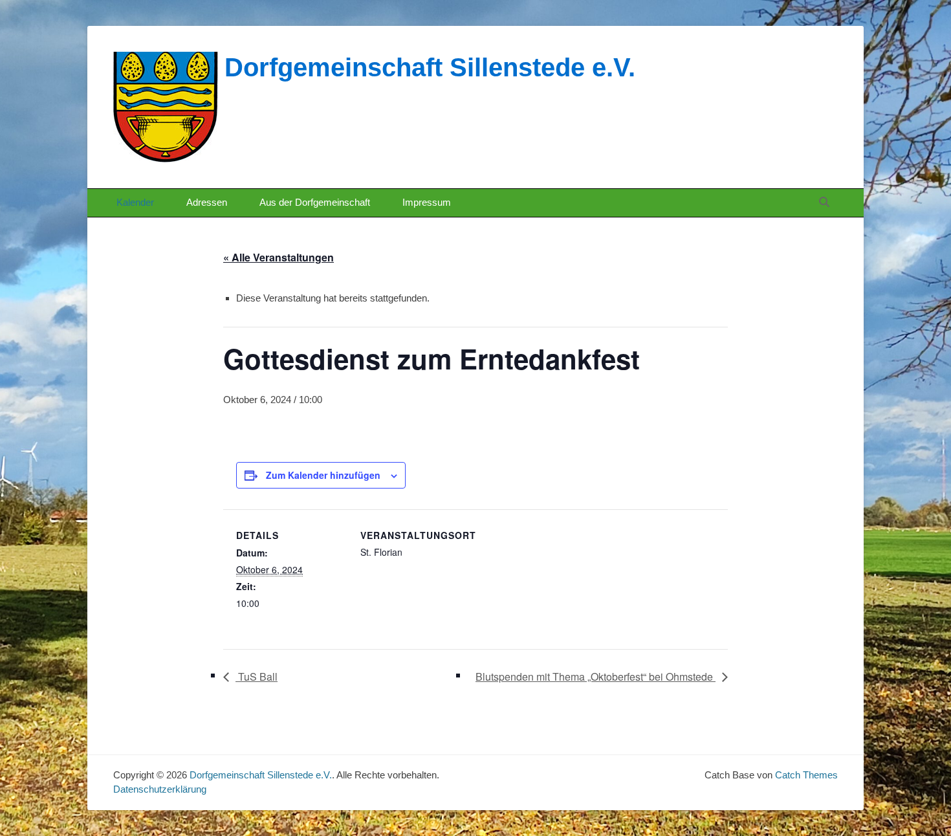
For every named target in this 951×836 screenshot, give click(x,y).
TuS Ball (256, 676)
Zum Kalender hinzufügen (323, 474)
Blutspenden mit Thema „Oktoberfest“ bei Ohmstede (596, 676)
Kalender (135, 202)
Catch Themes (806, 774)
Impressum (426, 202)
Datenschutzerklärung (159, 789)
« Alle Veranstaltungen (278, 257)
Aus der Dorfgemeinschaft (314, 202)
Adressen (206, 202)
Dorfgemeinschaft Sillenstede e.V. (429, 67)
